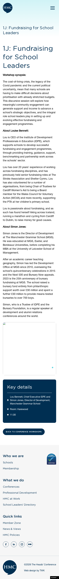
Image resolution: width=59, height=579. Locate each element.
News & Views (12, 529)
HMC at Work (11, 499)
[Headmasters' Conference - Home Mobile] (7, 8)
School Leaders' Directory (19, 505)
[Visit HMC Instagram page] (22, 544)
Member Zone (12, 523)
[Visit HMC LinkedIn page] (14, 544)
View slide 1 (50, 367)
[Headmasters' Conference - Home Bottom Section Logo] (10, 567)
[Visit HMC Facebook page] (6, 544)
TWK (42, 570)
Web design (30, 570)
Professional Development (20, 493)
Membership (11, 468)
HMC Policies (11, 535)
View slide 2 (52, 367)
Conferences (11, 487)
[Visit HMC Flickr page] (30, 544)
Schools (8, 462)
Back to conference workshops (24, 432)
